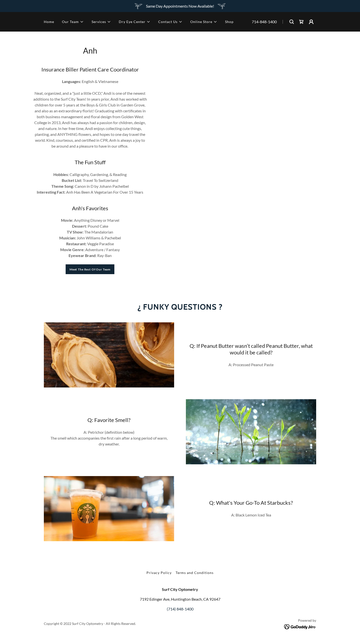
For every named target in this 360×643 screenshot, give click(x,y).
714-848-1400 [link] (264, 21)
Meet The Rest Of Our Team (90, 269)
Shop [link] (229, 22)
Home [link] (49, 22)
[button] (73, 22)
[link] (300, 626)
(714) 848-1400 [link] (180, 609)
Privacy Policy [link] (159, 573)
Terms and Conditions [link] (195, 573)
